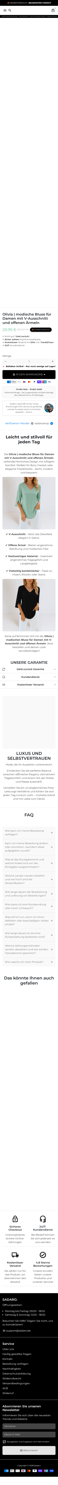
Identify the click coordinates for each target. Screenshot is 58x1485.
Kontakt (7, 1359)
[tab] (29, 833)
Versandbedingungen (16, 1383)
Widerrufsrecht (11, 1378)
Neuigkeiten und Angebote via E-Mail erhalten (28, 1442)
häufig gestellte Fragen (16, 1354)
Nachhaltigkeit (11, 1368)
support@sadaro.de (17, 1330)
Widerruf (7, 1393)
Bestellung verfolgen (15, 1363)
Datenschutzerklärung (16, 1373)
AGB (5, 1388)
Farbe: (9, 351)
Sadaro (37, 1465)
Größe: (7, 353)
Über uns (8, 1349)
